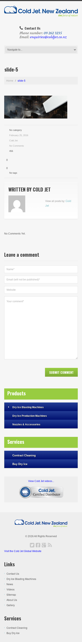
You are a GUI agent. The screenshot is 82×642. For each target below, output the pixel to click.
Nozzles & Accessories (26, 424)
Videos (11, 589)
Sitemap (11, 594)
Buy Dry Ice (19, 464)
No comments (16, 146)
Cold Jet (13, 140)
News (10, 584)
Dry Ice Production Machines (29, 415)
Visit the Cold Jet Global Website (22, 551)
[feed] (50, 545)
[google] (44, 545)
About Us (12, 600)
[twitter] (32, 545)
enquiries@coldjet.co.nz (48, 37)
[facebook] (38, 545)
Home (9, 80)
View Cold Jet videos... (41, 481)
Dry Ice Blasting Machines (28, 407)
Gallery (11, 605)
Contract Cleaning (24, 455)
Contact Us (13, 573)
